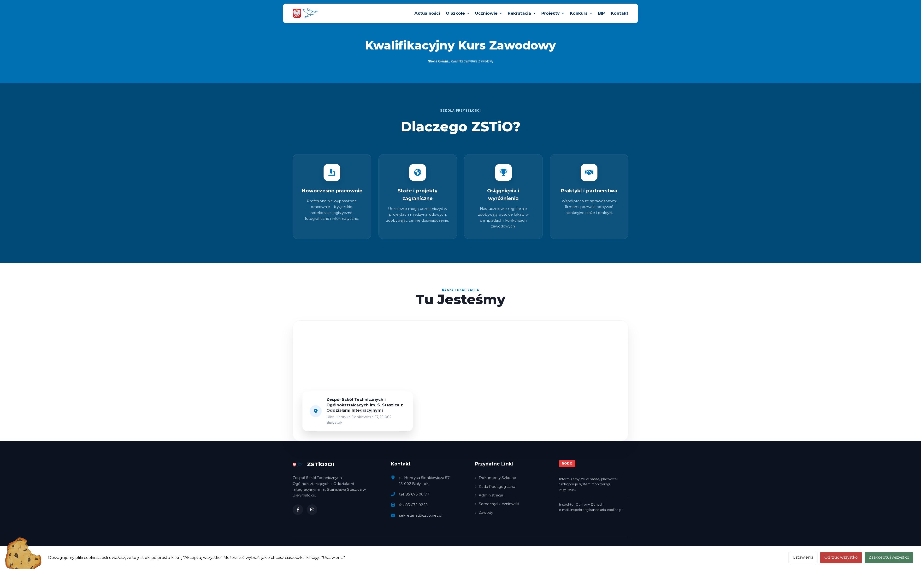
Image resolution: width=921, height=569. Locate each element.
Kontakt (619, 13)
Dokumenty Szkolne (497, 477)
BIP (601, 13)
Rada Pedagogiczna (497, 486)
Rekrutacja (519, 13)
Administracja (491, 495)
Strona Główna (438, 61)
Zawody (486, 512)
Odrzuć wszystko (841, 557)
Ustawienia (803, 557)
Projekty (550, 13)
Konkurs (579, 13)
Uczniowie (486, 13)
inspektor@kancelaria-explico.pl (596, 510)
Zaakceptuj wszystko (889, 557)
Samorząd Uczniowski (499, 504)
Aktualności (427, 13)
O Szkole (455, 13)
